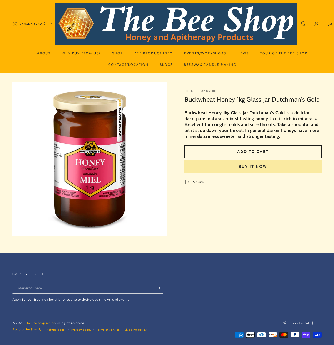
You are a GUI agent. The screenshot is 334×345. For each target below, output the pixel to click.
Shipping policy (135, 329)
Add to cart (253, 151)
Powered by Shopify (27, 329)
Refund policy (56, 329)
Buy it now (253, 166)
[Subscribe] (160, 287)
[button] (303, 23)
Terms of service (108, 329)
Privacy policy (81, 329)
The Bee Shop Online (200, 90)
